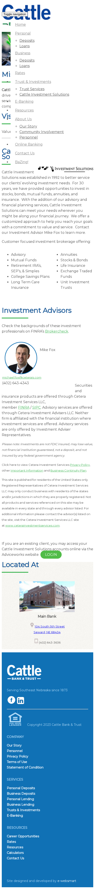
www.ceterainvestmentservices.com (32, 525)
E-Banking (24, 101)
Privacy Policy (80, 464)
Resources (24, 110)
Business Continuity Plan (68, 470)
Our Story (28, 126)
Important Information (27, 470)
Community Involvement (41, 132)
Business (22, 53)
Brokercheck (56, 331)
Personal (23, 33)
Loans (24, 46)
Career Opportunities (23, 836)
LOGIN (51, 554)
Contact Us (24, 153)
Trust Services (31, 89)
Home (20, 24)
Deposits (26, 40)
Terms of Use (17, 762)
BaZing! (21, 162)
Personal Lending (20, 799)
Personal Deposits (21, 788)
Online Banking (29, 144)
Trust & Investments (33, 82)
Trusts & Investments (23, 810)
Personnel (28, 137)
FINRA (23, 407)
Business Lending (20, 805)
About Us (23, 119)
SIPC (36, 407)
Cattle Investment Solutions (44, 94)
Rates (20, 73)
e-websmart (66, 881)
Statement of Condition (25, 767)
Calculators (15, 853)
